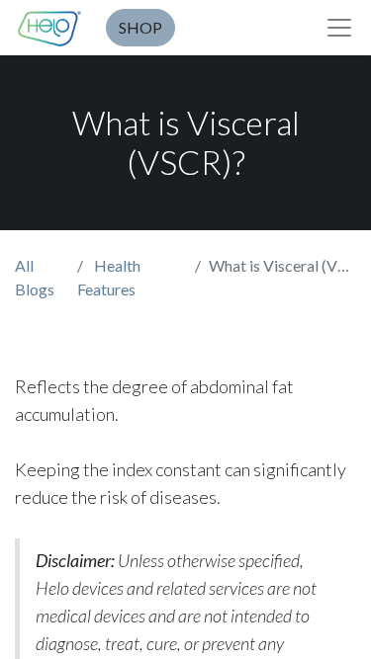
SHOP (140, 27)
